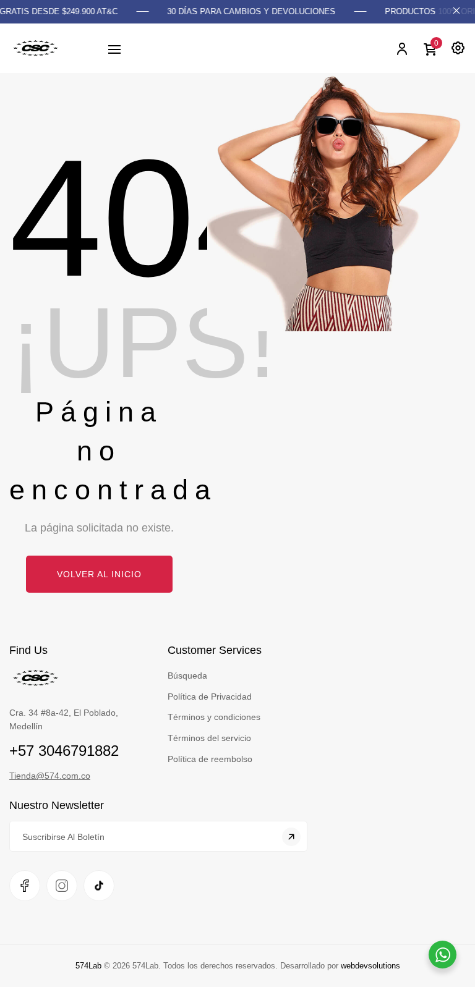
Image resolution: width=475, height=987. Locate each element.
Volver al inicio (99, 574)
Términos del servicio (209, 738)
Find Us (28, 650)
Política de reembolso (210, 759)
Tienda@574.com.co (49, 776)
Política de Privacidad (210, 696)
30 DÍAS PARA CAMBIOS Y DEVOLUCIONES (245, 11)
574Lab (88, 965)
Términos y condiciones (214, 717)
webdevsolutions (370, 965)
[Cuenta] (401, 48)
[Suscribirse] (291, 837)
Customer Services (215, 650)
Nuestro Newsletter (56, 805)
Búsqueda (187, 675)
